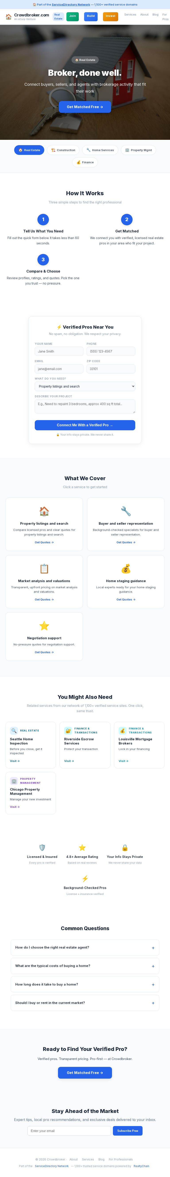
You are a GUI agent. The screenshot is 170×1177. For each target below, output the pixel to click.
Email (39, 361)
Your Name (43, 343)
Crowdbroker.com (31, 15)
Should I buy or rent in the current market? (50, 1003)
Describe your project (53, 396)
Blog (155, 14)
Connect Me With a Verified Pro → (85, 425)
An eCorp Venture (25, 19)
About (144, 14)
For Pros (165, 17)
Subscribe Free (127, 1130)
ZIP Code (93, 361)
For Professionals (121, 1159)
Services (130, 14)
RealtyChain (141, 1166)
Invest (110, 16)
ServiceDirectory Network (71, 4)
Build (91, 16)
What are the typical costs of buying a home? (52, 966)
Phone (92, 343)
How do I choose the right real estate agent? (52, 947)
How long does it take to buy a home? (46, 984)
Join (72, 16)
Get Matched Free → (85, 107)
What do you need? (50, 378)
